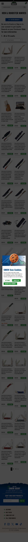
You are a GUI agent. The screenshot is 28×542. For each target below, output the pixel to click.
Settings (7, 280)
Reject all (16, 280)
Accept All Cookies (10, 284)
